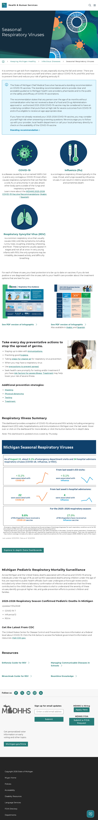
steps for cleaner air (21, 359)
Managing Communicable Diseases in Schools (70, 664)
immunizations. (35, 351)
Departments (10, 815)
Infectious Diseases (51, 61)
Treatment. (10, 401)
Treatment (48, 373)
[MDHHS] (3, 61)
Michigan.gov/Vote (16, 744)
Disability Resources (13, 796)
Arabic (44, 194)
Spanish (24, 197)
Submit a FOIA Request (82, 721)
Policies (8, 784)
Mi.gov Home (10, 778)
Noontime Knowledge (62, 676)
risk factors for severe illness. (28, 373)
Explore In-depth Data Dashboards (23, 550)
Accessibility (10, 790)
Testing (8, 397)
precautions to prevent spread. (24, 366)
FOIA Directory (11, 809)
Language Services (13, 803)
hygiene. (24, 355)
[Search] (89, 5)
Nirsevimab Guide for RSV (15, 676)
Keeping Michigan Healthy (23, 61)
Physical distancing (14, 394)
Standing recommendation (24, 130)
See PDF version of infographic (18, 324)
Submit (49, 719)
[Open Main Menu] (94, 5)
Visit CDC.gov (19, 638)
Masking (9, 390)
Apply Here (82, 710)
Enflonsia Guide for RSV (14, 663)
